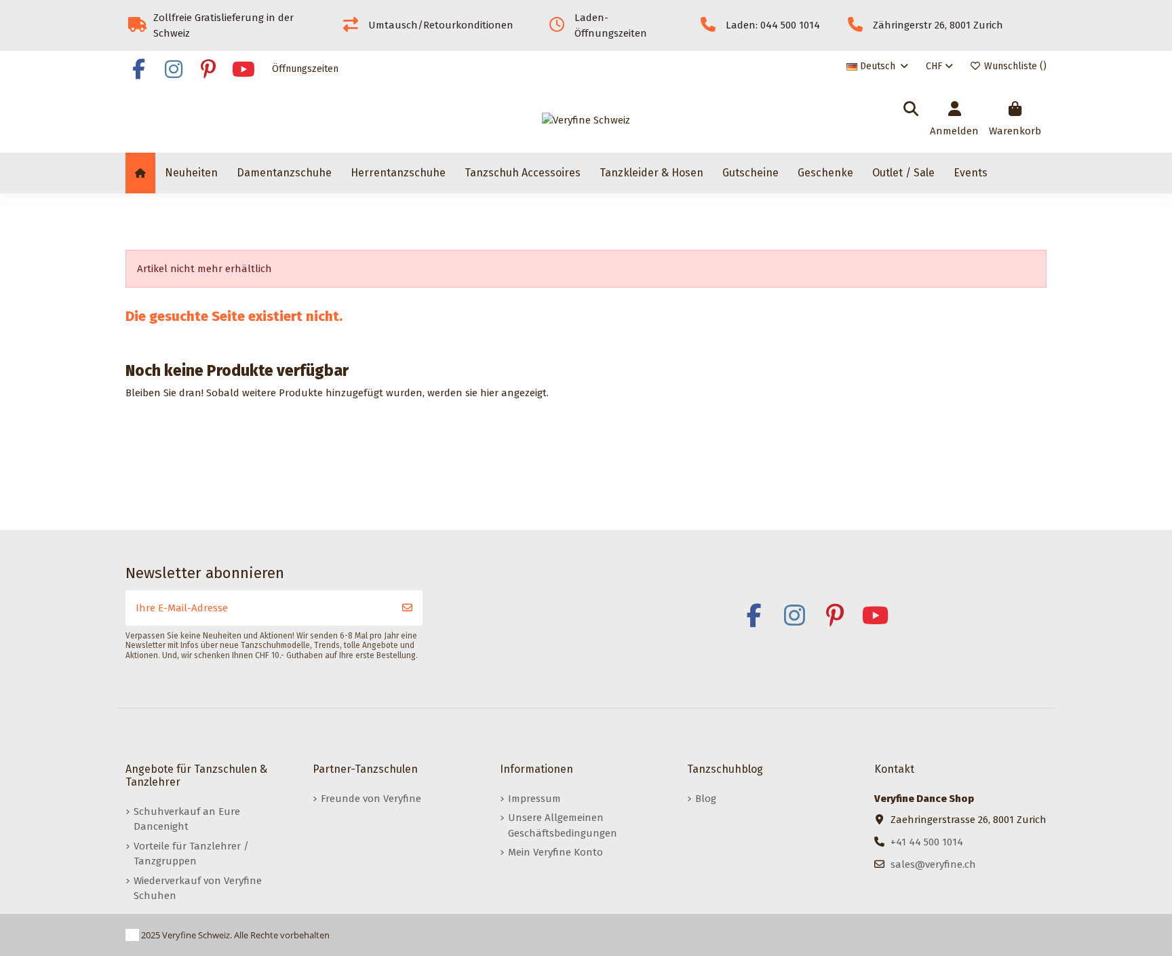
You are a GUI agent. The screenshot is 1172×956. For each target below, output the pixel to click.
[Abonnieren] (407, 608)
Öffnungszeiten (305, 69)
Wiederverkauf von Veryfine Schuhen (198, 888)
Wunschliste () (1014, 66)
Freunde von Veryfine (371, 798)
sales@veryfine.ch (933, 864)
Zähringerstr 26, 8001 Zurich (938, 25)
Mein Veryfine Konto (555, 852)
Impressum (534, 798)
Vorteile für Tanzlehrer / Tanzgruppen (191, 854)
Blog (705, 798)
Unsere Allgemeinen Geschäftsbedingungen (562, 825)
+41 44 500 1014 (927, 842)
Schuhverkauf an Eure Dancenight (187, 819)
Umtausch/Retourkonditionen (440, 25)
